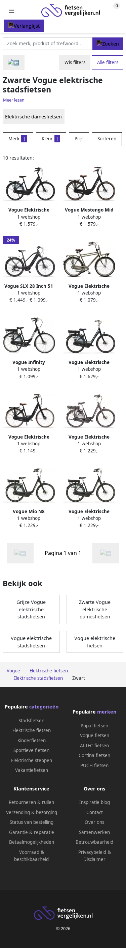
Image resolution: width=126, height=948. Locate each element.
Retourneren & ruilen (31, 802)
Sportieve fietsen (31, 750)
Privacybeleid (92, 852)
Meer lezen (14, 100)
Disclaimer (94, 859)
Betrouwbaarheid (94, 842)
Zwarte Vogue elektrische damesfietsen (95, 609)
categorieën (43, 706)
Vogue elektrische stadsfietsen (31, 642)
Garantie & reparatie (31, 832)
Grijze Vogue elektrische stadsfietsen (31, 609)
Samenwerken (94, 832)
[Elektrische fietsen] (14, 62)
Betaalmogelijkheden (31, 842)
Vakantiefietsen (31, 770)
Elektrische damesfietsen (33, 116)
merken (106, 711)
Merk (17, 139)
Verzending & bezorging (31, 812)
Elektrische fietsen (31, 730)
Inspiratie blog (94, 802)
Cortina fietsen (94, 755)
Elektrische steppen (31, 760)
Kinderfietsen (31, 740)
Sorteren (106, 139)
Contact (94, 812)
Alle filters (107, 62)
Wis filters (75, 62)
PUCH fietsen (94, 765)
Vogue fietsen (94, 735)
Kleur (50, 139)
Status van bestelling (31, 822)
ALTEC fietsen (94, 746)
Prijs (79, 139)
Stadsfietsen (31, 721)
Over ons (94, 822)
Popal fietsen (94, 726)
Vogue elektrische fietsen (94, 642)
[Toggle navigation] (11, 11)
